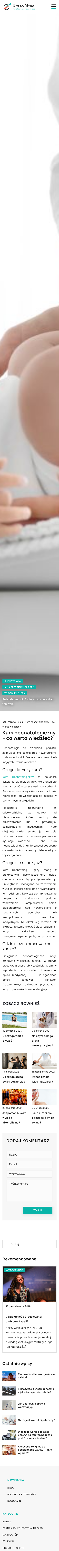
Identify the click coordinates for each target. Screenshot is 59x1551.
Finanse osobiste (13, 1548)
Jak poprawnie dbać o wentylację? (31, 1405)
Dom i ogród (10, 1534)
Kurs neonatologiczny (18, 777)
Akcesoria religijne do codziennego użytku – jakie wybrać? (35, 1450)
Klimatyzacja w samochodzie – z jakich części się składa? (37, 1390)
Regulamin (14, 1500)
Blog (10, 1488)
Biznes (6, 1521)
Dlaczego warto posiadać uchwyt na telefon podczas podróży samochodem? (35, 1435)
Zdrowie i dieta (14, 693)
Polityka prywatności (21, 1494)
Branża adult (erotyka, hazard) (23, 1528)
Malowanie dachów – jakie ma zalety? (36, 1375)
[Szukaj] (6, 1244)
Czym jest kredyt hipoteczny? (36, 1420)
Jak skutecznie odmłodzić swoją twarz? (43, 1117)
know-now (14, 681)
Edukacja (8, 1541)
